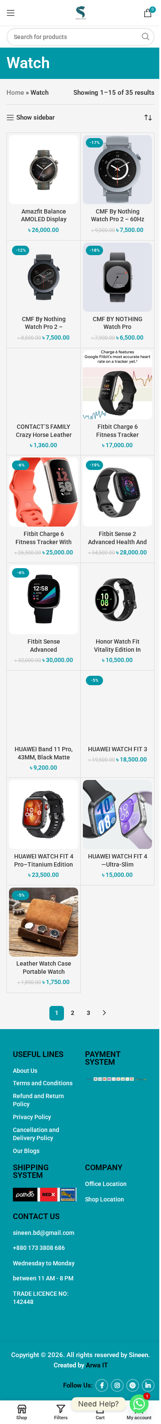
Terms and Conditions (43, 1083)
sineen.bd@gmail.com (43, 1232)
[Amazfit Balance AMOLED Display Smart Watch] (43, 169)
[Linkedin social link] (148, 1385)
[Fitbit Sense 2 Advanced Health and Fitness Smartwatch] (117, 492)
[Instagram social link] (117, 1385)
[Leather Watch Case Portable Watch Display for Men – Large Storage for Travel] (43, 922)
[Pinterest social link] (132, 1385)
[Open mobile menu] (10, 12)
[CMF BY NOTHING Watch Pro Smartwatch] (117, 277)
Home (15, 92)
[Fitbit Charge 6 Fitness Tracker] (117, 384)
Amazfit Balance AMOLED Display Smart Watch (44, 219)
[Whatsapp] (139, 1403)
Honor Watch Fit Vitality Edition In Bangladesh (117, 649)
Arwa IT (97, 1365)
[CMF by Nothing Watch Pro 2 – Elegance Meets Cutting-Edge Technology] (43, 277)
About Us (25, 1070)
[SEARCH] (146, 37)
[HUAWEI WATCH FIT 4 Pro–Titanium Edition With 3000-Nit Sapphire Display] (43, 814)
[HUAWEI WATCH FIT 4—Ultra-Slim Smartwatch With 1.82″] (117, 814)
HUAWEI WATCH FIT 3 (117, 749)
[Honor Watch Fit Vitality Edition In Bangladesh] (117, 599)
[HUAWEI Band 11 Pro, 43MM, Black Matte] (43, 707)
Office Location (106, 1183)
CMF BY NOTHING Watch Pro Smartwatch (118, 327)
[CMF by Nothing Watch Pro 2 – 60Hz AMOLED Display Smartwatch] (117, 169)
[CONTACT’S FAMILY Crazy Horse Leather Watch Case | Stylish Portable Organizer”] (43, 384)
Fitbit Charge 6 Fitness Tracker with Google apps (43, 542)
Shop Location (104, 1199)
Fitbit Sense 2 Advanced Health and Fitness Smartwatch (117, 542)
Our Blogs (26, 1150)
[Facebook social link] (101, 1385)
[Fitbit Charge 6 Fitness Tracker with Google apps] (43, 492)
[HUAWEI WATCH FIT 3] (117, 707)
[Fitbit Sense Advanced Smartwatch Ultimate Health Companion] (43, 599)
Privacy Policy (32, 1117)
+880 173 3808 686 (39, 1247)
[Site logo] (80, 12)
